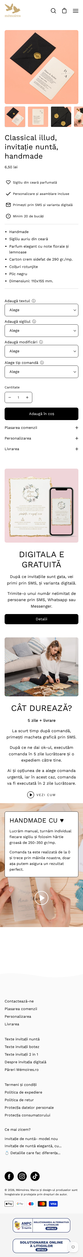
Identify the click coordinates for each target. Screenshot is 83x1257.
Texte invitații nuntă (22, 1039)
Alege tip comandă (21, 362)
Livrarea (12, 449)
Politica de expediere (23, 1092)
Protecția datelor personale (29, 1107)
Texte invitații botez (22, 1047)
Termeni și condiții (21, 1084)
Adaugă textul (17, 301)
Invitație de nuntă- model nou (31, 1139)
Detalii (41, 619)
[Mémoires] (13, 10)
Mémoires (22, 1190)
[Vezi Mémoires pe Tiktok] (35, 1176)
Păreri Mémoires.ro (22, 1069)
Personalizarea (18, 438)
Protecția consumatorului (27, 1115)
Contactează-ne (19, 1001)
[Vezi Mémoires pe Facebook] (9, 1176)
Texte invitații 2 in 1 (21, 1054)
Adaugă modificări (21, 342)
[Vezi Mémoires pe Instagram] (22, 1176)
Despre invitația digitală (25, 1062)
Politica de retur (19, 1100)
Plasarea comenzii (21, 427)
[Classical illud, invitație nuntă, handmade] (15, 116)
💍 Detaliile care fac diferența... (32, 1153)
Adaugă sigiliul (17, 321)
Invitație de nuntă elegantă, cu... (33, 1146)
